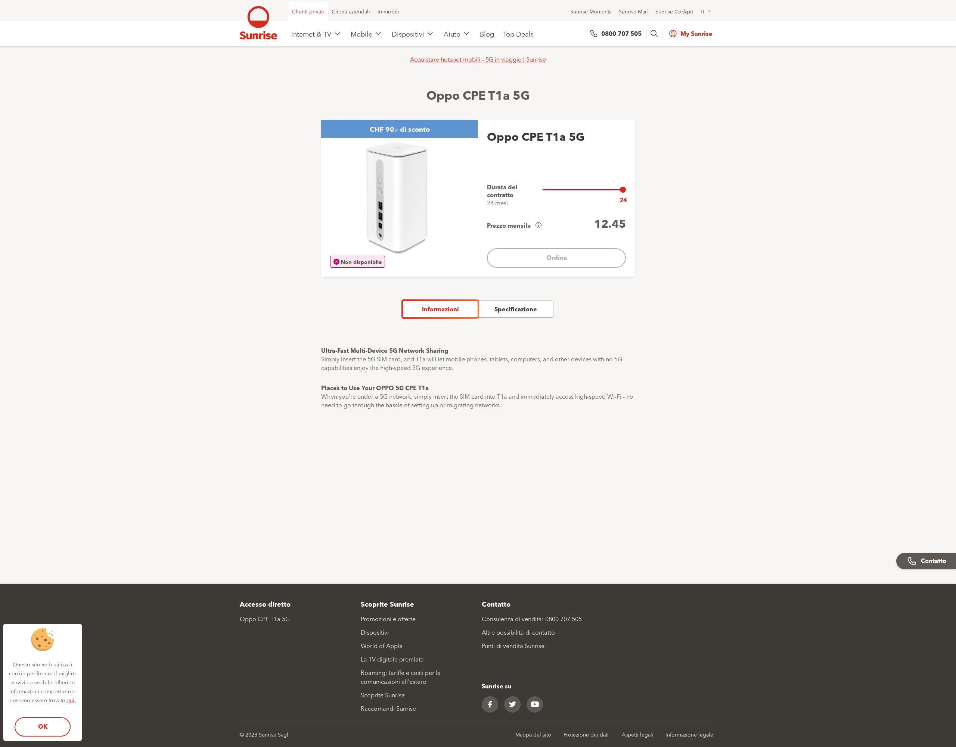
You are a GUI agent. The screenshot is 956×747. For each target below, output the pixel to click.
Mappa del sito (533, 734)
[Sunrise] (258, 23)
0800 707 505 (621, 33)
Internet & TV (311, 33)
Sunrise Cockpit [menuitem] (674, 11)
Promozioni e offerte (388, 618)
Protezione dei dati (586, 734)
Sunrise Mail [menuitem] (633, 11)
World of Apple (382, 645)
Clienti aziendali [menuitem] (351, 11)
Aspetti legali (638, 734)
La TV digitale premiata (392, 659)
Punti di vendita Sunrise (513, 645)
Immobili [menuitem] (388, 11)
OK (42, 726)
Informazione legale (689, 734)
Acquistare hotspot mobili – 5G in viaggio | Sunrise (478, 59)
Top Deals (518, 33)
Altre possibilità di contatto (518, 632)
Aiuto (452, 33)
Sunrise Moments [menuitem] (590, 11)
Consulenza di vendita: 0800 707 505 (532, 618)
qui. (71, 700)
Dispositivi (408, 33)
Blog (487, 33)
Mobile (361, 33)
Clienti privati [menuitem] (308, 11)
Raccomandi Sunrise (388, 708)
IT (703, 11)
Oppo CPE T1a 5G (265, 618)
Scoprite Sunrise (383, 695)
